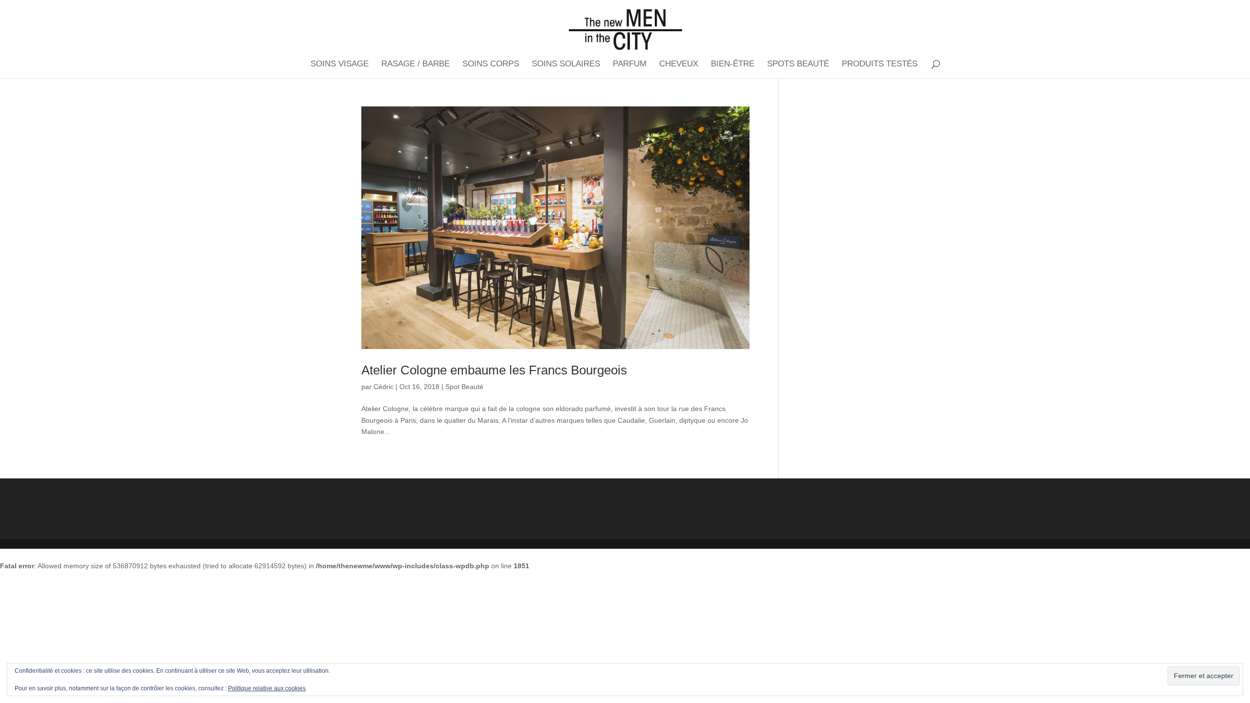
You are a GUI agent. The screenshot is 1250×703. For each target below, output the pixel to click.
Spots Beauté (798, 64)
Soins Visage (340, 64)
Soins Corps (490, 64)
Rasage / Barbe (415, 64)
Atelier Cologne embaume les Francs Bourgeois (494, 370)
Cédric (384, 387)
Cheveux (678, 64)
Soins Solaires (566, 64)
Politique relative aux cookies (267, 688)
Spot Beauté (464, 387)
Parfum (629, 64)
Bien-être (732, 64)
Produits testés (879, 64)
